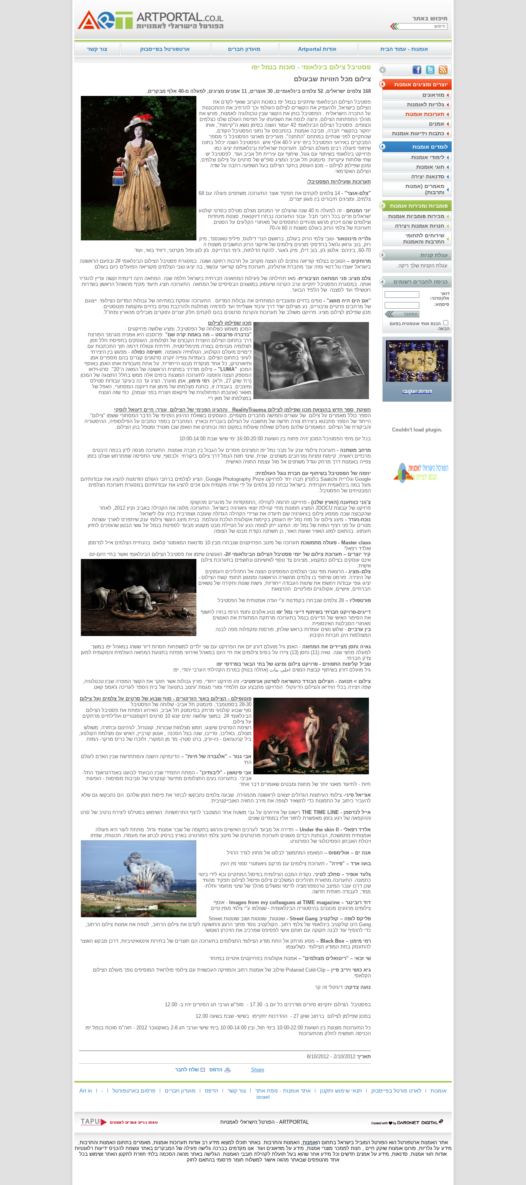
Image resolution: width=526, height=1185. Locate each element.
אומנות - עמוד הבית (404, 49)
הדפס (216, 1070)
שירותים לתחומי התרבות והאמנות (423, 238)
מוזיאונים (433, 95)
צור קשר (97, 49)
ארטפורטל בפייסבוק (165, 49)
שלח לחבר (187, 1070)
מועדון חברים (244, 49)
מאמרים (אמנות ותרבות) (424, 189)
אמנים (436, 124)
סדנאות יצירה (427, 176)
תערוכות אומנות (424, 114)
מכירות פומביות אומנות (416, 216)
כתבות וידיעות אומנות (418, 133)
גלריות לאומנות (425, 104)
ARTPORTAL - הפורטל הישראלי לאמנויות (264, 1122)
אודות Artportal (317, 49)
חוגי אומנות (430, 167)
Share (257, 1070)
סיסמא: (441, 304)
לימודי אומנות (427, 157)
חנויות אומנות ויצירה (419, 226)
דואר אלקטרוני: (439, 295)
